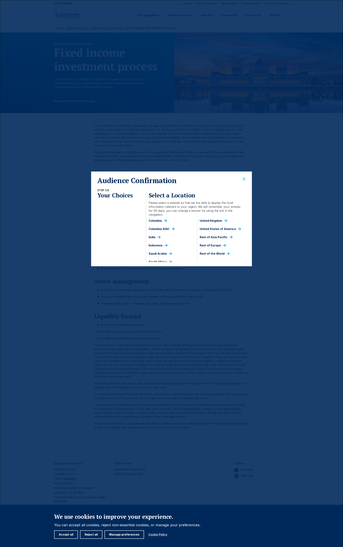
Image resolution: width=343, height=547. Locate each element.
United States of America (218, 229)
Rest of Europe (210, 245)
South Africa (158, 262)
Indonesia (155, 245)
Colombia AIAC (159, 229)
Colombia (155, 220)
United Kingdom (211, 220)
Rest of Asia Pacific (213, 237)
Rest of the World (212, 253)
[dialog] (171, 273)
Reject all (91, 534)
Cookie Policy (157, 534)
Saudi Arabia (158, 253)
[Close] (244, 179)
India (152, 237)
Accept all (66, 534)
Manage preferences (124, 534)
